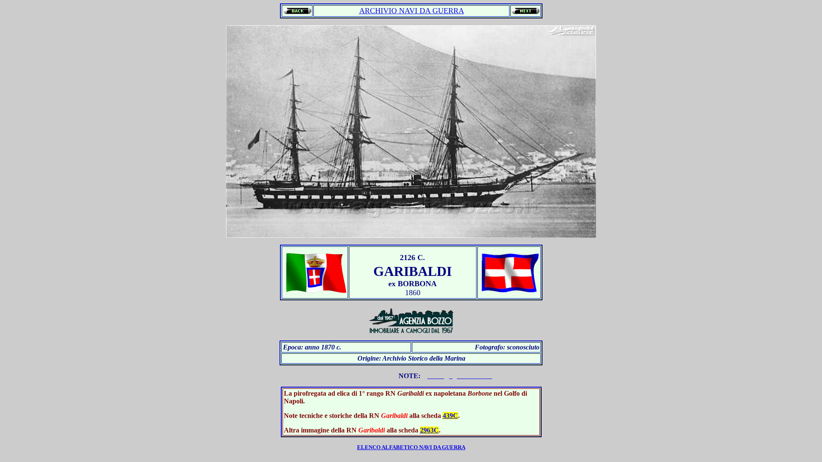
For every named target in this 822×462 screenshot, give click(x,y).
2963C (429, 430)
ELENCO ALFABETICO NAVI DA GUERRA (411, 447)
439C (450, 415)
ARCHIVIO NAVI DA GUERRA (411, 10)
